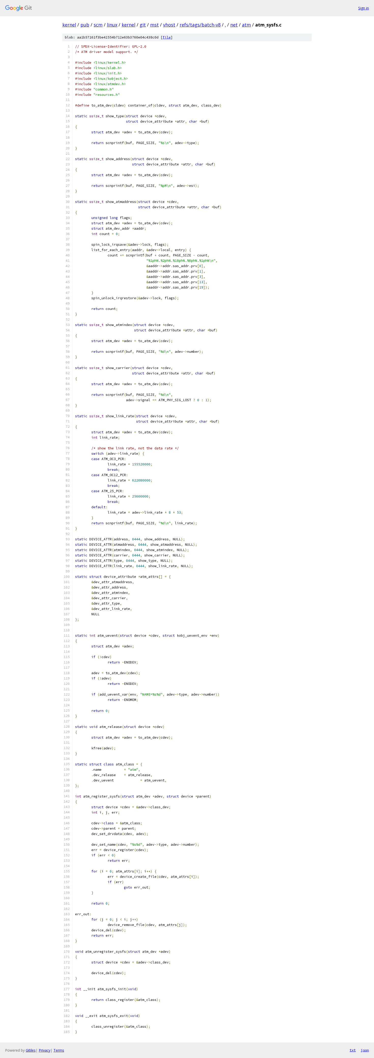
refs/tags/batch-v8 (200, 25)
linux (112, 25)
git (143, 25)
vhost (169, 25)
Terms (58, 1050)
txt (353, 1050)
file (167, 37)
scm (98, 25)
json (365, 1050)
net (234, 25)
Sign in (363, 8)
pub (84, 25)
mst (154, 25)
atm (246, 25)
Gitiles (31, 1050)
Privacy (44, 1050)
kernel (69, 25)
